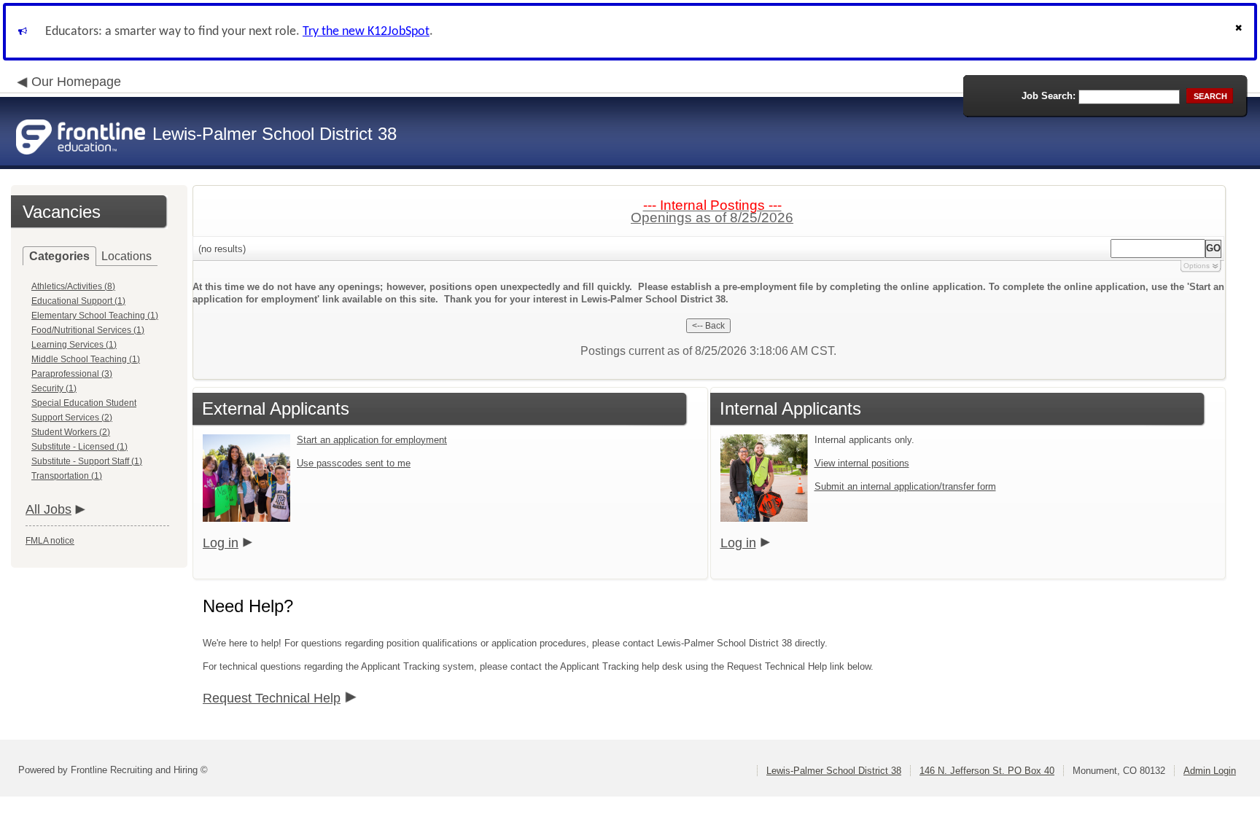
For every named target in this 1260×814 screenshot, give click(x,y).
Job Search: (1049, 95)
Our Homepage (76, 81)
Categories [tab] (59, 256)
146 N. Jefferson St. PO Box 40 (986, 770)
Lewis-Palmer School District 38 (833, 770)
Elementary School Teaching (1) (94, 315)
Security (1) (54, 388)
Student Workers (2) (70, 432)
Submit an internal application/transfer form (905, 486)
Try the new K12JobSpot (366, 32)
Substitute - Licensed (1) (79, 447)
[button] (1240, 31)
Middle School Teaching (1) (85, 359)
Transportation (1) (66, 476)
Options (1196, 266)
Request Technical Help (272, 698)
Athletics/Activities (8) (73, 286)
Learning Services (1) (74, 345)
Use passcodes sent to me (354, 463)
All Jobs (48, 509)
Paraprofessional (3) (71, 374)
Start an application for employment (372, 439)
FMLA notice (50, 541)
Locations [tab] (126, 256)
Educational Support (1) (78, 301)
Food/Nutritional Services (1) (87, 330)
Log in (220, 542)
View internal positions (861, 463)
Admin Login (1209, 770)
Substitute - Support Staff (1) (86, 461)
